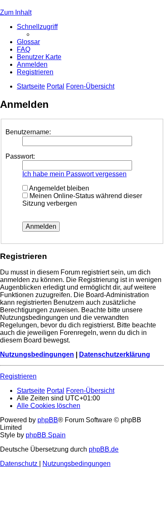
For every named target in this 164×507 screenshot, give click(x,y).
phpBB (47, 419)
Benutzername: (28, 132)
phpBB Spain (46, 435)
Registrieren (18, 376)
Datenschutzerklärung (114, 354)
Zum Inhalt (16, 12)
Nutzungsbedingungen (37, 354)
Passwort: (20, 156)
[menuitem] (28, 41)
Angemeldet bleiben (58, 188)
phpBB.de (104, 449)
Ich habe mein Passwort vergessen (74, 174)
